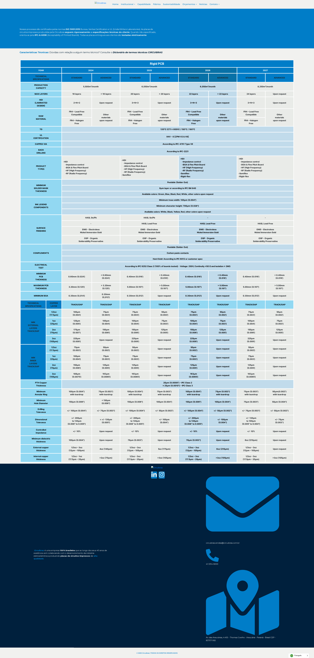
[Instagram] (162, 475)
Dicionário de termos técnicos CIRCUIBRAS (137, 52)
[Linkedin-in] (154, 475)
